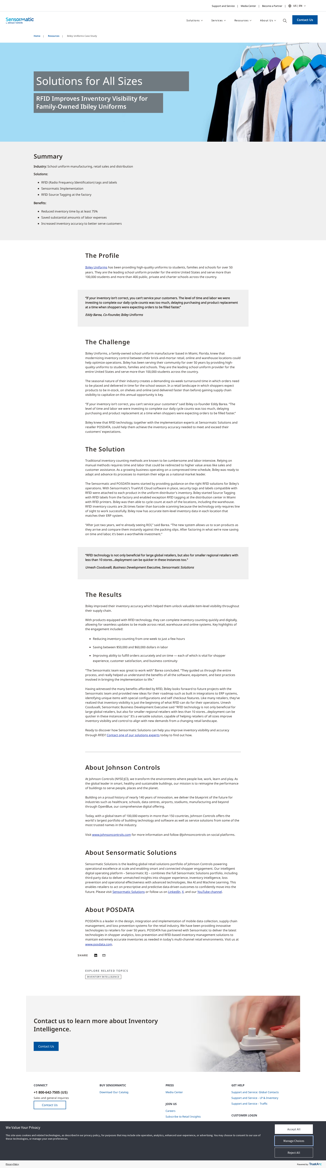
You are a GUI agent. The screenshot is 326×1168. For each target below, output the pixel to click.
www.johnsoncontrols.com (111, 835)
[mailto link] (104, 955)
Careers (170, 1111)
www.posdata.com (98, 944)
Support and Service (223, 6)
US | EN (297, 5)
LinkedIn (174, 892)
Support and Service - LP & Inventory (254, 1098)
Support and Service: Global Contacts (255, 1092)
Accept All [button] (293, 1129)
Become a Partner (272, 6)
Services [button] (217, 20)
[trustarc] (315, 1164)
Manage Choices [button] (293, 1141)
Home (37, 36)
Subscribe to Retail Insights (183, 1116)
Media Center (248, 6)
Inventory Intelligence (103, 976)
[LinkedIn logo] (96, 955)
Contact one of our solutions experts (133, 735)
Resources (53, 36)
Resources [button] (241, 20)
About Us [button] (266, 20)
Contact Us (305, 20)
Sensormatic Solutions (128, 892)
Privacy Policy (12, 1164)
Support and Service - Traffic (249, 1103)
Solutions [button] (193, 20)
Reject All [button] (294, 1152)
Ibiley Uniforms (96, 267)
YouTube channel (209, 892)
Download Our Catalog (114, 1092)
